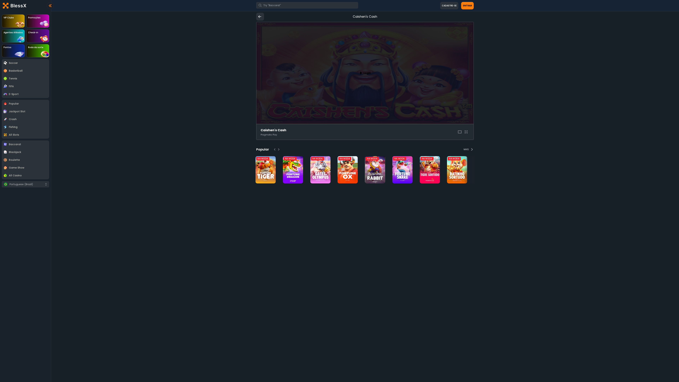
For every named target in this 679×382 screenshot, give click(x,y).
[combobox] (307, 5)
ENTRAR (467, 5)
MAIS (466, 149)
